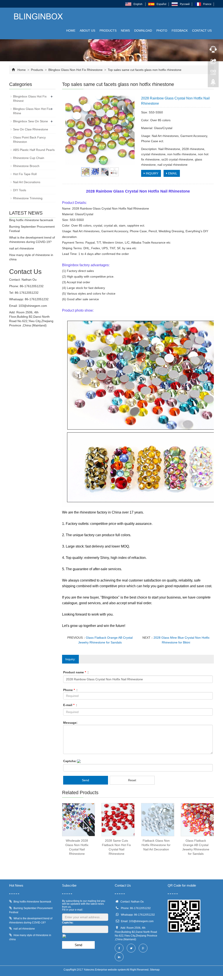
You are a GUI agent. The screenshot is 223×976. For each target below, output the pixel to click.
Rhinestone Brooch (26, 166)
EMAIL (172, 173)
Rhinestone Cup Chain (28, 158)
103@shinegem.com (33, 305)
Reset (132, 780)
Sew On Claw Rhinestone (30, 129)
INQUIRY (151, 173)
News (125, 30)
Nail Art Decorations (26, 182)
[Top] (213, 83)
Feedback (180, 30)
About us (87, 30)
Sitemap (155, 969)
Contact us (202, 30)
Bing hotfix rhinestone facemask (31, 220)
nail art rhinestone (21, 248)
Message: (70, 722)
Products (108, 30)
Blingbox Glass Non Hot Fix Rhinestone (75, 70)
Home (70, 30)
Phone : (70, 690)
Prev (71, 130)
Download (143, 30)
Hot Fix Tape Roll (25, 174)
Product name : (76, 672)
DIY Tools (19, 190)
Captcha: (70, 761)
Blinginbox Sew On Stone (30, 121)
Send (85, 780)
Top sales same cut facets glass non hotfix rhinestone (144, 70)
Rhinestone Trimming (27, 198)
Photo (161, 30)
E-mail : (70, 705)
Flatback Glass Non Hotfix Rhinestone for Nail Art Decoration (156, 845)
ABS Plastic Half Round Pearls (34, 150)
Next (128, 130)
